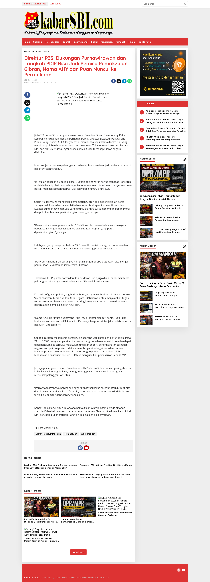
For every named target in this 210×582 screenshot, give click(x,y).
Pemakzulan (71, 433)
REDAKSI (48, 577)
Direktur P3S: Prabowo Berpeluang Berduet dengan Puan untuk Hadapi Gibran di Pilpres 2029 (50, 466)
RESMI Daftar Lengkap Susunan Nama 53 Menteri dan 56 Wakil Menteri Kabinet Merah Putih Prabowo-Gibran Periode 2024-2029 (105, 476)
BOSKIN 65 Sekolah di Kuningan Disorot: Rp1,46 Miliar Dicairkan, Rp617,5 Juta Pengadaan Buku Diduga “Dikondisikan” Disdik (170, 318)
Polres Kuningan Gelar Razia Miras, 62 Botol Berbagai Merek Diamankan (40, 520)
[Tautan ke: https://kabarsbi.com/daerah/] (184, 246)
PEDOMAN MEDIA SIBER (82, 577)
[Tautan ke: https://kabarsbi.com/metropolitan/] (184, 159)
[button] (185, 3)
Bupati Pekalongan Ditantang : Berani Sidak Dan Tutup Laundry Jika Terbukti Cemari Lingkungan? (165, 129)
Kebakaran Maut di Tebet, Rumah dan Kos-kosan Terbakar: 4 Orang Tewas (168, 218)
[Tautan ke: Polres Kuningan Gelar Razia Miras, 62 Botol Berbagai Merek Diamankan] (163, 265)
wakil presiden (88, 433)
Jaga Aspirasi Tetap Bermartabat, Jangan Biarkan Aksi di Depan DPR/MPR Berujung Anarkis (78, 520)
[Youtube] (86, 447)
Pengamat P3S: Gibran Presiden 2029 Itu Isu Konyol (106, 465)
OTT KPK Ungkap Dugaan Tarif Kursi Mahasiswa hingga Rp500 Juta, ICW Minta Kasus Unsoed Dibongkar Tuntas (170, 230)
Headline (28, 82)
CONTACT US (103, 577)
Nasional (35, 82)
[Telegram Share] (124, 81)
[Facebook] (80, 447)
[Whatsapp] (129, 81)
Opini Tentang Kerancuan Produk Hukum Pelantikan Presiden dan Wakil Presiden (50, 475)
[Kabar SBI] (68, 22)
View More (78, 551)
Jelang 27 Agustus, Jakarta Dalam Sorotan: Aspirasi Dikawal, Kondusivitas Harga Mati (41, 539)
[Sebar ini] (113, 81)
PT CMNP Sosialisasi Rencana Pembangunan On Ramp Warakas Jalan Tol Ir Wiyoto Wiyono (163, 138)
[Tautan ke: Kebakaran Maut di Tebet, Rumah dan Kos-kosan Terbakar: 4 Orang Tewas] (146, 220)
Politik (42, 82)
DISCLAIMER (61, 577)
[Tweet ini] (119, 81)
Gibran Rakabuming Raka (48, 433)
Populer (150, 103)
